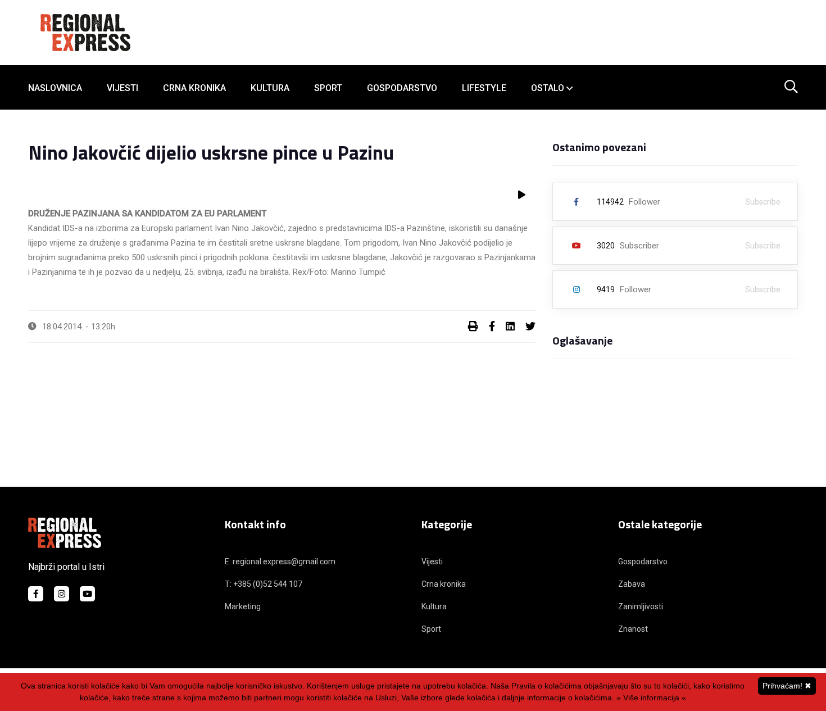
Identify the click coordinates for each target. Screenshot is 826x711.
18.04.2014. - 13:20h (78, 326)
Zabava (631, 583)
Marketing (243, 606)
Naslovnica (55, 88)
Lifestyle (484, 88)
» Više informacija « (651, 697)
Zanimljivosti (640, 606)
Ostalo (547, 88)
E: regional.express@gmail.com (280, 561)
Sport (328, 88)
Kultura (270, 88)
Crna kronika (194, 88)
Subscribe (762, 201)
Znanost (633, 628)
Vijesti (122, 88)
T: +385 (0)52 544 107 (263, 583)
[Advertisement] (413, 432)
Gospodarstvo (402, 88)
